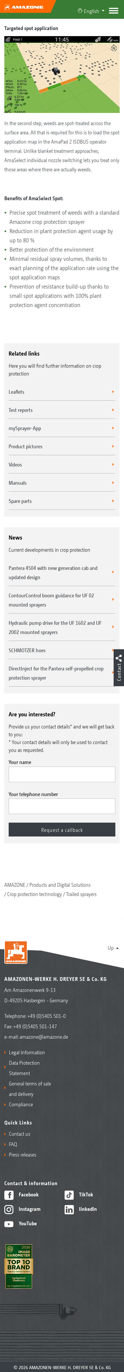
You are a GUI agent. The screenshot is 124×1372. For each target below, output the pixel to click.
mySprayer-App (25, 427)
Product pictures (25, 446)
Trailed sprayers (81, 893)
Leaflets (16, 391)
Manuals (18, 482)
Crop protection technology (34, 893)
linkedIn (87, 1208)
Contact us (19, 1133)
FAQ (13, 1143)
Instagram (29, 1208)
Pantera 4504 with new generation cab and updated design (53, 572)
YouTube (27, 1223)
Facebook (28, 1194)
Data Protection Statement (24, 1067)
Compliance (21, 1104)
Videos (15, 464)
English (91, 10)
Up (111, 947)
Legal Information (27, 1052)
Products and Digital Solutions (60, 884)
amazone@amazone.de (44, 1036)
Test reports (21, 409)
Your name (20, 761)
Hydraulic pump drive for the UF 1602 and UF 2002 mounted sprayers (55, 627)
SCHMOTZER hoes (27, 649)
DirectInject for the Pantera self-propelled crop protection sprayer (56, 672)
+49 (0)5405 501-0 (46, 1015)
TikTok (85, 1194)
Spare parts (20, 500)
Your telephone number (33, 793)
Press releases (22, 1154)
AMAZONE (14, 884)
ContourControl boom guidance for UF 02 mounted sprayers (51, 599)
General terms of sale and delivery (30, 1088)
